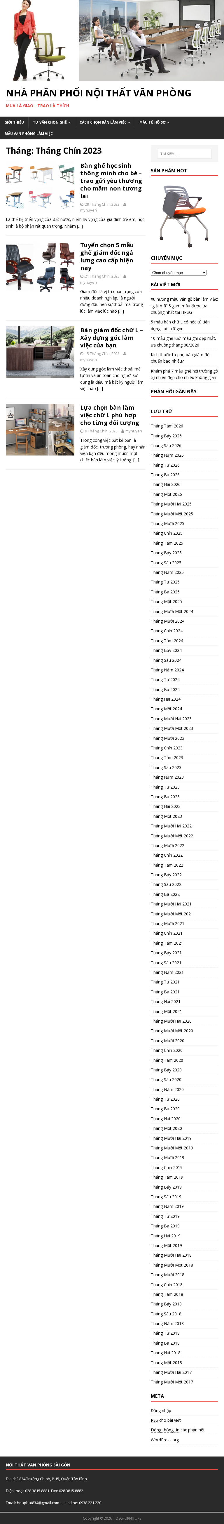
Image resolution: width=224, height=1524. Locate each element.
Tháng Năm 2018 (167, 1323)
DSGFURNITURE (128, 1518)
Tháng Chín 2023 (167, 748)
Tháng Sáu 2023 (166, 767)
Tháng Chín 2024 (167, 630)
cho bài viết (166, 1420)
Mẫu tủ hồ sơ (152, 122)
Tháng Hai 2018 (166, 1352)
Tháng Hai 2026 (166, 484)
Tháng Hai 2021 (166, 1001)
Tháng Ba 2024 (165, 689)
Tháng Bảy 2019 (166, 1187)
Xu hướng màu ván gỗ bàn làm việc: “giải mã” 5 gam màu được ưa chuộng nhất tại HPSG (184, 305)
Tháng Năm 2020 (167, 1089)
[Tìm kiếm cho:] (184, 154)
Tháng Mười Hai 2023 (171, 718)
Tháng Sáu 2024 (166, 660)
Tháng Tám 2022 (167, 865)
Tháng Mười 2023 (167, 738)
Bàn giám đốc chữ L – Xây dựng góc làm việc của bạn (111, 337)
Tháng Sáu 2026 (166, 445)
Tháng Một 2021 (166, 1011)
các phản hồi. (178, 1430)
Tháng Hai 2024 (166, 699)
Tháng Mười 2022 (167, 845)
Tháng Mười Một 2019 (172, 1148)
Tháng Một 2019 (166, 1245)
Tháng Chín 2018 (167, 1284)
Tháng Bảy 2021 (166, 952)
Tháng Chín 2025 (167, 533)
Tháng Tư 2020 (165, 1099)
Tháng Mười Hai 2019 (171, 1138)
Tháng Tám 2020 (167, 1060)
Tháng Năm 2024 (167, 670)
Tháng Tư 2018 (165, 1333)
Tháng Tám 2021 (167, 943)
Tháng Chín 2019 (167, 1167)
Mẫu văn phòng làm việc (29, 133)
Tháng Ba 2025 (165, 592)
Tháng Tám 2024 (167, 640)
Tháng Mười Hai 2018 (171, 1255)
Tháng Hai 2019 (166, 1236)
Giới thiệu (14, 122)
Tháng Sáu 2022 (166, 884)
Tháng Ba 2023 (165, 796)
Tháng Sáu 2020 (166, 1079)
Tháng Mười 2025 (167, 523)
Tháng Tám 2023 (167, 757)
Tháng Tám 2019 (167, 1177)
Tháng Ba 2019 (165, 1226)
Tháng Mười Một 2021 (172, 914)
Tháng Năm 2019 (167, 1206)
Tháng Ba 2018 (165, 1343)
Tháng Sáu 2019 (166, 1196)
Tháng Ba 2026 (165, 474)
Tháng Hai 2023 (166, 806)
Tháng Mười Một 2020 (172, 1030)
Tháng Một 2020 (166, 1128)
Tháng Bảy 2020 (166, 1070)
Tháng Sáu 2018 (166, 1314)
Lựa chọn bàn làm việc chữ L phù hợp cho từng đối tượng (109, 415)
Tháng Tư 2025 (165, 582)
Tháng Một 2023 (166, 816)
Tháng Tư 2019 (165, 1216)
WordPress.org (165, 1439)
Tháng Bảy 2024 (166, 650)
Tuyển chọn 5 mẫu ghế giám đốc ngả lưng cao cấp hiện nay (107, 256)
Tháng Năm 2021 (167, 972)
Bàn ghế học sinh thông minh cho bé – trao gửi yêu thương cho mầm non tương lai (111, 181)
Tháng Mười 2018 (167, 1274)
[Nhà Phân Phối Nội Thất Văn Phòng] (112, 77)
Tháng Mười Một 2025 (172, 514)
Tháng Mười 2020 (167, 1040)
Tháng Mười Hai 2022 (171, 826)
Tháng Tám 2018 (167, 1294)
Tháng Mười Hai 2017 (171, 1372)
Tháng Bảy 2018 (166, 1304)
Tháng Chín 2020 (167, 1050)
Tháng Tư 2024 (165, 679)
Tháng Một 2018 (166, 1362)
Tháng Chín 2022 (167, 855)
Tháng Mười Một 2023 (172, 728)
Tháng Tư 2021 (165, 982)
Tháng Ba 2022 (165, 894)
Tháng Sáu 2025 (166, 562)
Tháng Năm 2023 (167, 777)
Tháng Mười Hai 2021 (171, 904)
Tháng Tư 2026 (165, 465)
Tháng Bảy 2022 (166, 874)
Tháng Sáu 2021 (166, 962)
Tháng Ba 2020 (165, 1108)
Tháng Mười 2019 (167, 1157)
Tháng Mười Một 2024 (172, 611)
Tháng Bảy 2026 (166, 436)
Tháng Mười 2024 (167, 621)
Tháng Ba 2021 (165, 992)
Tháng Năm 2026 (167, 455)
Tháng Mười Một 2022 (172, 836)
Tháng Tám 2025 (167, 543)
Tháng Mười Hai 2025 (171, 504)
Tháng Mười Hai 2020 (171, 1021)
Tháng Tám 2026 (167, 426)
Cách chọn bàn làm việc (103, 122)
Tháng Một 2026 (166, 494)
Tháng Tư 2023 (165, 787)
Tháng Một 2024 (166, 708)
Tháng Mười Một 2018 (172, 1265)
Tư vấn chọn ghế (50, 122)
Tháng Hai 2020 (166, 1118)
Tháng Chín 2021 (167, 933)
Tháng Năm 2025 (167, 572)
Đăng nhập (161, 1410)
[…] (80, 226)
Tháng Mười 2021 (167, 923)
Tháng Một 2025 (166, 601)
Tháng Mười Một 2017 (172, 1382)
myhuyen (88, 210)
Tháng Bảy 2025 (166, 552)
